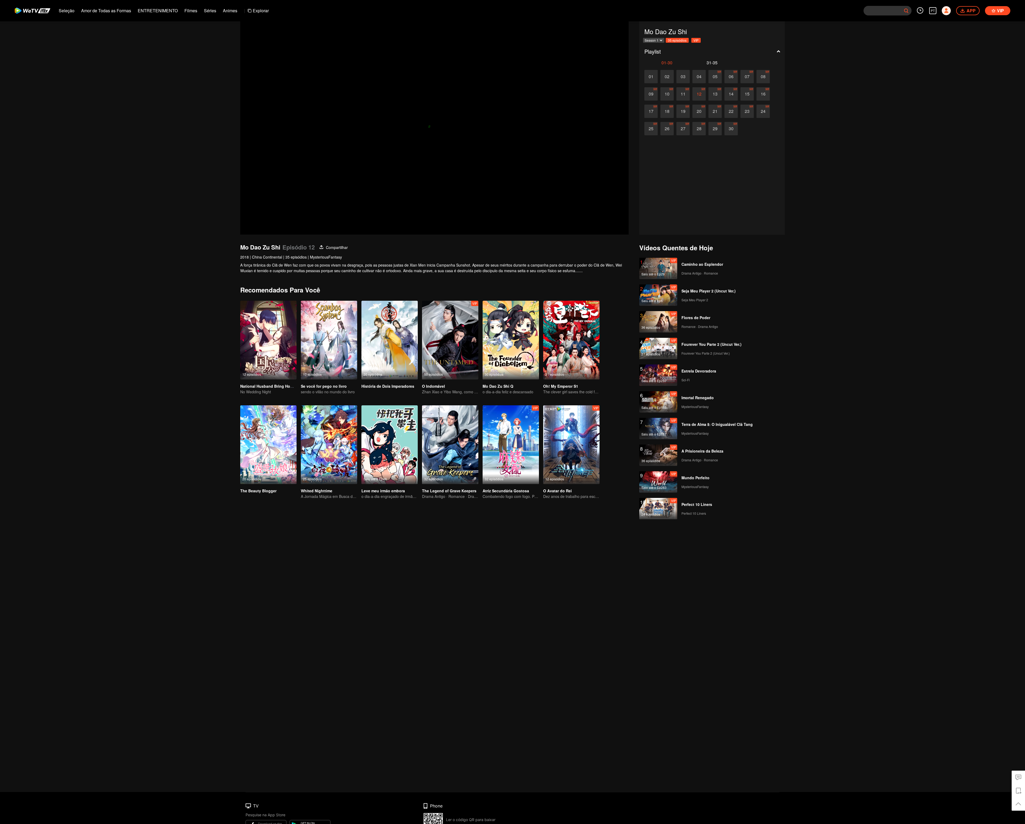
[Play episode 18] (667, 111)
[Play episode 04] (699, 76)
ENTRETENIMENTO (158, 10)
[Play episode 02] (667, 76)
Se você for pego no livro (324, 386)
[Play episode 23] (747, 111)
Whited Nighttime (316, 490)
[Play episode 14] (731, 94)
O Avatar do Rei (557, 490)
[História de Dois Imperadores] (389, 340)
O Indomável (433, 386)
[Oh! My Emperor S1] (571, 340)
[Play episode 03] (683, 76)
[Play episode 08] (763, 76)
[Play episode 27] (683, 128)
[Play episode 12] (699, 94)
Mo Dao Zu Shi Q (498, 386)
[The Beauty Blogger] (268, 444)
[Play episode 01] (651, 76)
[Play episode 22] (731, 111)
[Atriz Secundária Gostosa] (511, 444)
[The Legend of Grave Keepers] (450, 444)
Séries (210, 10)
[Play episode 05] (715, 76)
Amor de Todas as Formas (106, 10)
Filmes (190, 10)
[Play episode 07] (747, 76)
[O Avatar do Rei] (571, 444)
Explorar (261, 10)
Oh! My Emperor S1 (560, 386)
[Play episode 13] (715, 94)
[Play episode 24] (763, 111)
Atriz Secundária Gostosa (506, 490)
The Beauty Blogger (258, 490)
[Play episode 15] (747, 94)
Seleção (66, 10)
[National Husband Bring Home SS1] (268, 340)
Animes (230, 10)
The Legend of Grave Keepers (449, 490)
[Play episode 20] (699, 111)
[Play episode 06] (731, 76)
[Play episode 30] (731, 128)
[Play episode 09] (651, 94)
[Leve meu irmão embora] (389, 444)
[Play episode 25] (651, 128)
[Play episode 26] (667, 128)
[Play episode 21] (715, 111)
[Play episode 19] (683, 111)
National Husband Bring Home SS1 (271, 386)
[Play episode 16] (763, 94)
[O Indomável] (450, 340)
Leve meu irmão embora (383, 490)
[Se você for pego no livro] (329, 340)
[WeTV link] (33, 10)
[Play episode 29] (715, 128)
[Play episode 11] (683, 94)
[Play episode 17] (651, 111)
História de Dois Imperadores (387, 386)
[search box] (906, 10)
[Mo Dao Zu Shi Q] (511, 340)
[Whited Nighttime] (329, 444)
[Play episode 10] (667, 94)
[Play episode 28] (699, 128)
